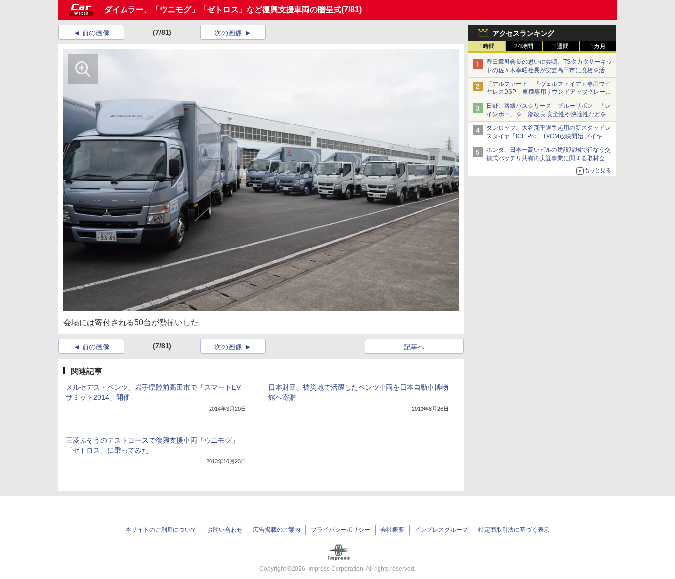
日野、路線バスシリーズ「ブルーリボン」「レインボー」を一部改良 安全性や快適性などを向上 (549, 114)
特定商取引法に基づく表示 (513, 529)
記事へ (414, 347)
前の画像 (96, 33)
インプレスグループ (441, 529)
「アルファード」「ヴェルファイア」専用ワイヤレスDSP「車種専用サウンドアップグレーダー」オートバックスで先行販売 (548, 92)
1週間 (561, 46)
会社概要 (392, 529)
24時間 (523, 46)
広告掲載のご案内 (276, 529)
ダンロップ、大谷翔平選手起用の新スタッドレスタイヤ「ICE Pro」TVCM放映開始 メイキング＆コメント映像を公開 (548, 136)
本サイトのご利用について (161, 529)
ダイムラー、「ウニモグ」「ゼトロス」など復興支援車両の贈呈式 (222, 9)
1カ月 (598, 46)
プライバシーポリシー (340, 529)
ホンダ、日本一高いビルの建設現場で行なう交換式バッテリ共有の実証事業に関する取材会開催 (548, 158)
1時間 (487, 46)
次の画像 (228, 33)
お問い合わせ (225, 529)
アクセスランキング (523, 33)
